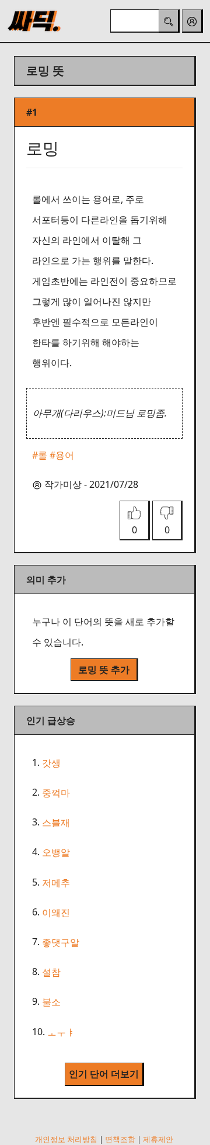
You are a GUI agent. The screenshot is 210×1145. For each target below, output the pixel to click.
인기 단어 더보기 (104, 1073)
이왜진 (56, 912)
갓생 (51, 763)
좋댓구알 (60, 942)
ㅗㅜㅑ (61, 1032)
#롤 (39, 455)
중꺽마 (56, 792)
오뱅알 (56, 852)
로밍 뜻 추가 (104, 669)
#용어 (62, 455)
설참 (51, 972)
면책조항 (120, 1139)
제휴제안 (158, 1139)
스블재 (56, 822)
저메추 (56, 882)
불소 (51, 1002)
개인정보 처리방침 (66, 1139)
